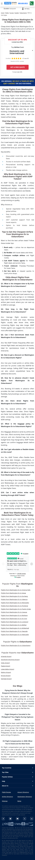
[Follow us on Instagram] (10, 818)
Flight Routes (6, 792)
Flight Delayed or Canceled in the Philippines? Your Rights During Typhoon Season (17, 717)
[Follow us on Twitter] (24, 818)
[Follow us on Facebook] (3, 818)
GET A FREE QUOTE (17, 67)
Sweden (17, 13)
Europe (12, 13)
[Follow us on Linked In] (31, 818)
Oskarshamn (23, 13)
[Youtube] (17, 818)
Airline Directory (7, 797)
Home (2, 13)
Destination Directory (25, 797)
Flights (7, 13)
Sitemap (4, 801)
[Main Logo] (10, 3)
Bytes (19, 801)
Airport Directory (23, 792)
